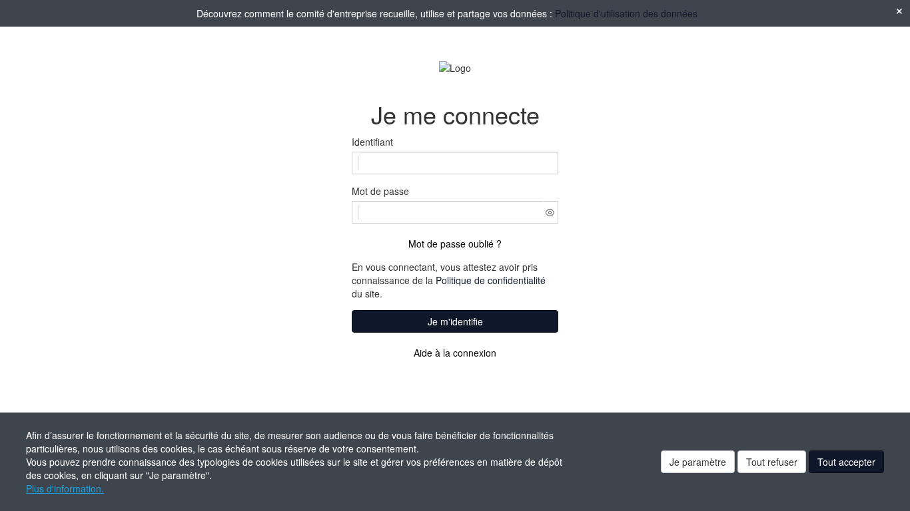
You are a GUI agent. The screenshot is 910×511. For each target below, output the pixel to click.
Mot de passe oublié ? (455, 243)
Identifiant (372, 141)
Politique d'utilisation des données (626, 13)
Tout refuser (771, 461)
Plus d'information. (65, 488)
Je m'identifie (455, 321)
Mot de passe (380, 191)
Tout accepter (846, 461)
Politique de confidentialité (491, 280)
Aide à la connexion (455, 352)
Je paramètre (698, 461)
